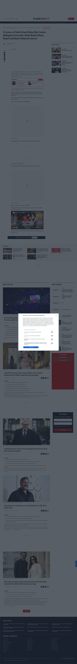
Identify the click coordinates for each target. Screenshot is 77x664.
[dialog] (38, 332)
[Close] (57, 316)
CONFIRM (31, 347)
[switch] (51, 332)
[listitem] (38, 329)
